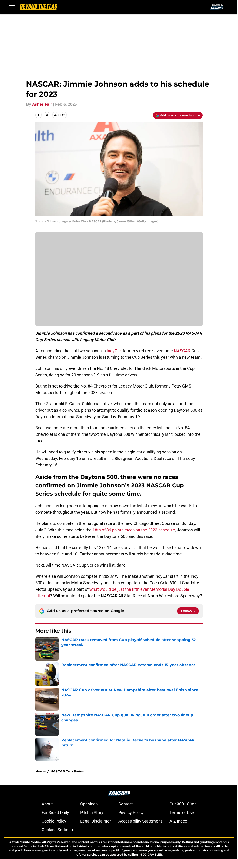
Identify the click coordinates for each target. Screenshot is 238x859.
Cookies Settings (57, 829)
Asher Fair (42, 104)
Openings (89, 803)
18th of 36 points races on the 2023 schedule (134, 529)
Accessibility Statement (140, 821)
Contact (125, 803)
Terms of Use (181, 812)
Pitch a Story (91, 812)
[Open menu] (12, 7)
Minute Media (30, 842)
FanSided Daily (55, 812)
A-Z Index (178, 821)
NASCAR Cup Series (67, 771)
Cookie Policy (54, 821)
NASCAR (182, 350)
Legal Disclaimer (95, 821)
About (47, 803)
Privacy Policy (131, 812)
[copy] (63, 115)
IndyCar (114, 350)
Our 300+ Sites (182, 803)
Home (40, 771)
